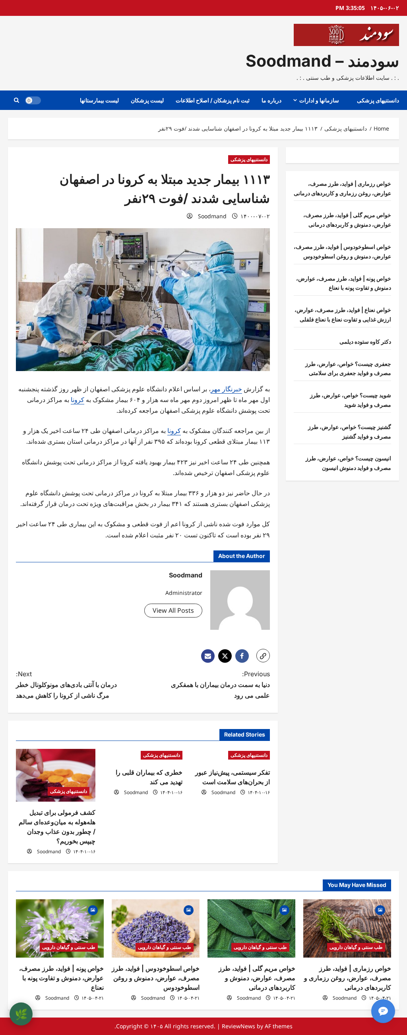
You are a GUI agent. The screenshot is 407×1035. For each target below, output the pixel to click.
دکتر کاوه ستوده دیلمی (365, 341)
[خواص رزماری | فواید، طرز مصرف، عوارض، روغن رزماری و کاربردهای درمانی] (347, 928)
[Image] (380, 909)
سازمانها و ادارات (319, 100)
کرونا (77, 399)
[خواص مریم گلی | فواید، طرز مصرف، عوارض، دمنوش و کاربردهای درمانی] (251, 928)
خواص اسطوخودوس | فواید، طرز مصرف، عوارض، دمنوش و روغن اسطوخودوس (156, 977)
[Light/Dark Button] (33, 100)
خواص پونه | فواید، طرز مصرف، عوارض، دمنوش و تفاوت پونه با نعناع (61, 977)
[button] (16, 100)
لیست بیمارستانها (99, 100)
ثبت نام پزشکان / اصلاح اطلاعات (213, 100)
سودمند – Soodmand (322, 61)
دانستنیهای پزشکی (378, 100)
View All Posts (173, 610)
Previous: (220, 684)
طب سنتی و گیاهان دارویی (356, 947)
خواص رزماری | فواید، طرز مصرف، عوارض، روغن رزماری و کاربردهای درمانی (347, 977)
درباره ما (271, 100)
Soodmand (212, 216)
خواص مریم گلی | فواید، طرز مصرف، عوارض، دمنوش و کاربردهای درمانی (257, 977)
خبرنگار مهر (226, 389)
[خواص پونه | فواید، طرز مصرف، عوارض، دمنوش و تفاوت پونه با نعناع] (60, 928)
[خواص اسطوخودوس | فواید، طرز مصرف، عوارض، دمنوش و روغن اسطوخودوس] (156, 928)
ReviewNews (238, 1026)
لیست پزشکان (147, 100)
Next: (66, 684)
